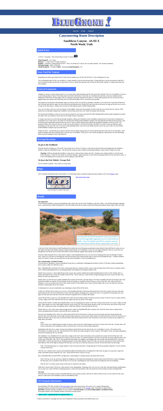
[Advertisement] (34, 4)
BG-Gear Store (65, 386)
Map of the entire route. (83, 177)
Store (83, 31)
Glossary (112, 174)
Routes (76, 31)
